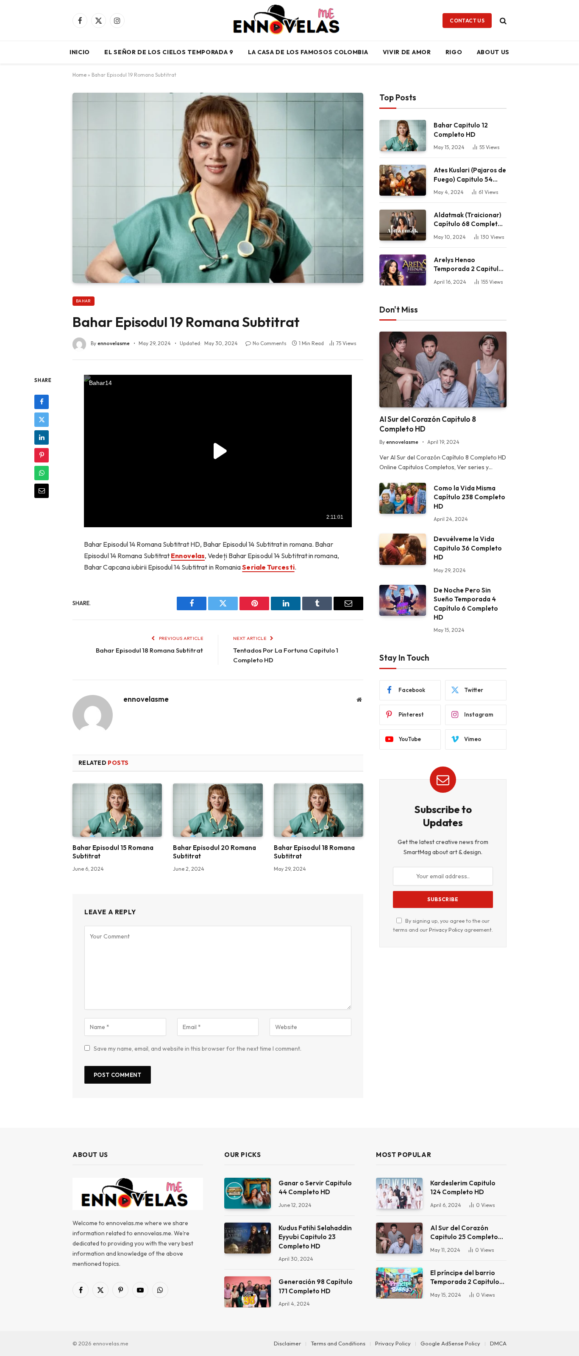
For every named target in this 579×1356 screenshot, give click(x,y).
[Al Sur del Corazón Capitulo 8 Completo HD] (443, 369)
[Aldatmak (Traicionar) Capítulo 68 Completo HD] (402, 225)
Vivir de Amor (407, 52)
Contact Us (467, 20)
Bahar (83, 301)
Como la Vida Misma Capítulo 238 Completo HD (469, 497)
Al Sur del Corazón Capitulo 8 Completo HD (427, 424)
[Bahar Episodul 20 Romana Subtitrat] (217, 810)
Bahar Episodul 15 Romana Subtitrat (112, 852)
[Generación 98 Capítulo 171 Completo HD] (247, 1291)
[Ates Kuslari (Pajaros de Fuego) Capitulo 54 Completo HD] (402, 180)
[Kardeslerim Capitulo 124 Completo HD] (399, 1193)
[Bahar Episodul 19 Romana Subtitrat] (217, 187)
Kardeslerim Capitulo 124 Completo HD (462, 1187)
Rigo (453, 52)
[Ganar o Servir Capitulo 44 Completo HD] (247, 1193)
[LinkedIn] (41, 437)
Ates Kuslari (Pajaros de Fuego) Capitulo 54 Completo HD (470, 175)
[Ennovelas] (289, 20)
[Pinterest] (41, 455)
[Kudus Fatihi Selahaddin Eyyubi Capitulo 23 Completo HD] (247, 1238)
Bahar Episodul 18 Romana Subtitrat (149, 650)
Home (79, 75)
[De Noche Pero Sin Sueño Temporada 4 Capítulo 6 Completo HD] (402, 600)
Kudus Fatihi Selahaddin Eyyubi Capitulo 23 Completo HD (315, 1237)
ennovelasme (113, 343)
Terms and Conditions (338, 1343)
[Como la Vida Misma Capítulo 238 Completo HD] (402, 498)
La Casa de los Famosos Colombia (308, 52)
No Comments (270, 343)
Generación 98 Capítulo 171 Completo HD (315, 1286)
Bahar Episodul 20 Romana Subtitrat (214, 852)
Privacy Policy (446, 929)
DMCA (498, 1343)
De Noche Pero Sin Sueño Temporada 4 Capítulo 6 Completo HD (466, 603)
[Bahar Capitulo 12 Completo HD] (402, 135)
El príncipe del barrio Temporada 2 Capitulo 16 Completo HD (464, 1278)
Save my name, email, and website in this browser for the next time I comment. (197, 1048)
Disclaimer (287, 1343)
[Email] (41, 490)
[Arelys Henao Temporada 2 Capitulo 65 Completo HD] (402, 270)
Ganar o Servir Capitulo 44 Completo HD (315, 1187)
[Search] (502, 20)
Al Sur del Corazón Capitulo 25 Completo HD (464, 1233)
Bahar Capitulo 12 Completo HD (461, 129)
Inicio (80, 52)
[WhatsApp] (41, 472)
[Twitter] (41, 419)
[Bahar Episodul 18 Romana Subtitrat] (318, 810)
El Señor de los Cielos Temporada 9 (169, 52)
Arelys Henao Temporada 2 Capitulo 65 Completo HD (468, 265)
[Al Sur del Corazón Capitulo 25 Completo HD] (399, 1238)
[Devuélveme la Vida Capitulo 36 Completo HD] (402, 549)
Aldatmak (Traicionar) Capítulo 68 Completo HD (468, 220)
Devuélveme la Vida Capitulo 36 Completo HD (468, 548)
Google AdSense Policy (450, 1343)
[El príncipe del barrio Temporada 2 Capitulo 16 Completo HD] (399, 1282)
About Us (493, 52)
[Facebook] (41, 401)
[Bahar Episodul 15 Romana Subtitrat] (117, 810)
